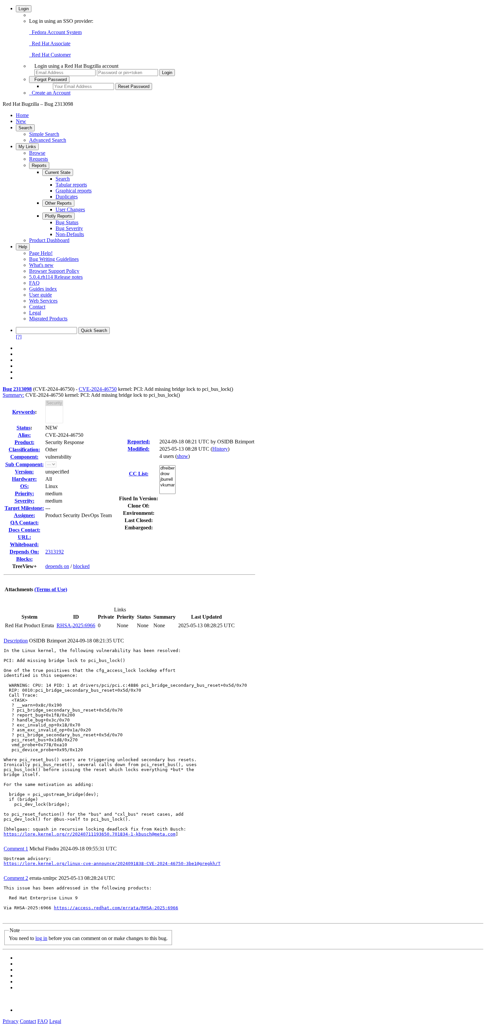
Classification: (24, 449)
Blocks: (24, 559)
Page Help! (41, 253)
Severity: (24, 501)
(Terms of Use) (50, 589)
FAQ (34, 283)
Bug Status (67, 222)
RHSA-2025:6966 (76, 625)
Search (25, 127)
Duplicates (67, 196)
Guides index (43, 289)
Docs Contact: (24, 530)
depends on (57, 566)
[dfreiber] (167, 468)
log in (41, 938)
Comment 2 (16, 878)
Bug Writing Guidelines (54, 259)
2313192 (54, 552)
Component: (24, 457)
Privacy (11, 1021)
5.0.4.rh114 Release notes (56, 277)
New (21, 121)
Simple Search (44, 134)
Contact (37, 306)
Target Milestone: (24, 508)
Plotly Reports (58, 216)
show (182, 456)
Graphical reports (74, 190)
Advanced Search (47, 140)
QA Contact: (24, 522)
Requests (38, 159)
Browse (37, 153)
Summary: (13, 395)
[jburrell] (167, 479)
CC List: (138, 473)
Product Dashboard (49, 240)
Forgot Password (49, 79)
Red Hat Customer (50, 55)
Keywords (23, 412)
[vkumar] (167, 485)
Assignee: (24, 515)
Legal (35, 312)
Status (23, 428)
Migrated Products (48, 318)
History (220, 449)
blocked (81, 566)
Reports (39, 165)
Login (24, 8)
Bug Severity (69, 228)
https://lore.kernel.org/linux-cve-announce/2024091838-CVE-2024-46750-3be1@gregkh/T (112, 863)
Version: (24, 471)
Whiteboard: (24, 544)
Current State (57, 172)
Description (16, 640)
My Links (27, 146)
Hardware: (24, 479)
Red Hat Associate (49, 43)
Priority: (24, 493)
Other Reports (58, 203)
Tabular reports (71, 184)
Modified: (138, 449)
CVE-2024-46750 (98, 389)
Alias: (24, 435)
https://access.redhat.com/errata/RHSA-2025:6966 (116, 907)
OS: (24, 486)
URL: (24, 537)
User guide (40, 295)
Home (22, 115)
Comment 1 (16, 848)
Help (23, 246)
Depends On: (24, 552)
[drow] (167, 474)
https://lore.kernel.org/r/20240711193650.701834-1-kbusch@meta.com (90, 834)
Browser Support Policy (54, 271)
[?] (18, 337)
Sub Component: (24, 464)
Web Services (43, 301)
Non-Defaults (70, 234)
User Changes (70, 209)
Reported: (138, 441)
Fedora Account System (55, 32)
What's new (41, 265)
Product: (24, 442)
